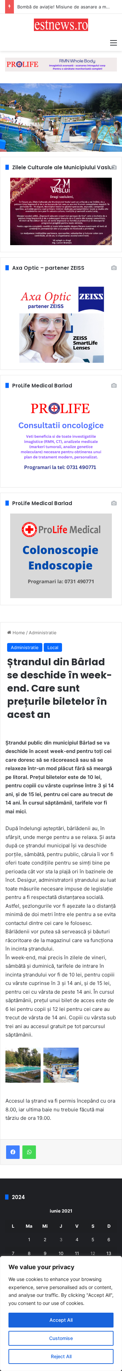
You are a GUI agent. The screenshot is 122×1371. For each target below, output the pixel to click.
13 (108, 1253)
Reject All (61, 1356)
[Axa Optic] (61, 64)
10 (61, 1253)
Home (18, 632)
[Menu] (113, 42)
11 (77, 1253)
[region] (61, 1313)
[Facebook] (13, 1152)
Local (52, 647)
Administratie (43, 632)
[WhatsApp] (29, 1152)
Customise (61, 1338)
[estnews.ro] (61, 25)
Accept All (61, 1320)
